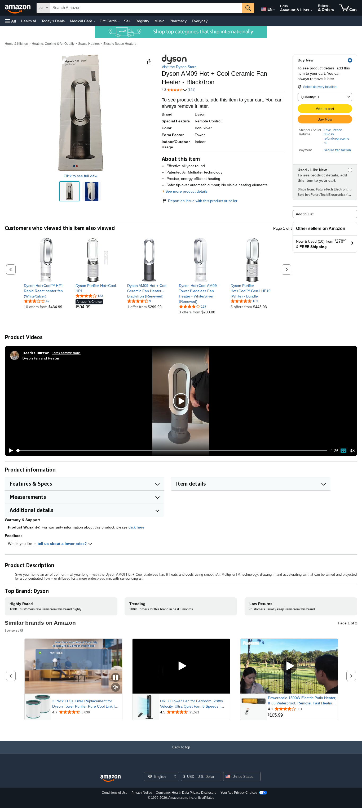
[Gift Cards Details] (119, 21)
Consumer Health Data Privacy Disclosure (186, 792)
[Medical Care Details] (95, 21)
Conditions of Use (114, 792)
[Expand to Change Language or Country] (274, 10)
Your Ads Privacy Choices (238, 792)
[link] (46, 291)
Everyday (200, 21)
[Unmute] (352, 451)
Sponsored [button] (12, 630)
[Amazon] (18, 8)
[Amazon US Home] (110, 778)
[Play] (9, 450)
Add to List (305, 214)
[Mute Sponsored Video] (115, 687)
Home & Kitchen (16, 44)
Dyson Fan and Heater (41, 358)
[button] (10, 21)
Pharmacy (178, 21)
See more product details (186, 191)
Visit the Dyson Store (179, 67)
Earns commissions (66, 353)
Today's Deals (53, 21)
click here (136, 527)
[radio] (69, 191)
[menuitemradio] (343, 451)
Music (159, 21)
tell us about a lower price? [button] (63, 543)
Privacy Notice (141, 792)
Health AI (28, 21)
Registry (142, 21)
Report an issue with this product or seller (202, 201)
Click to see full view (80, 176)
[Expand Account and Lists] (312, 10)
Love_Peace (333, 130)
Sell (127, 21)
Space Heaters (89, 44)
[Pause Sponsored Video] (115, 678)
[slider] (171, 450)
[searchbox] (146, 8)
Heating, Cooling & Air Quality (53, 44)
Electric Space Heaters (119, 44)
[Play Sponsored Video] (181, 666)
